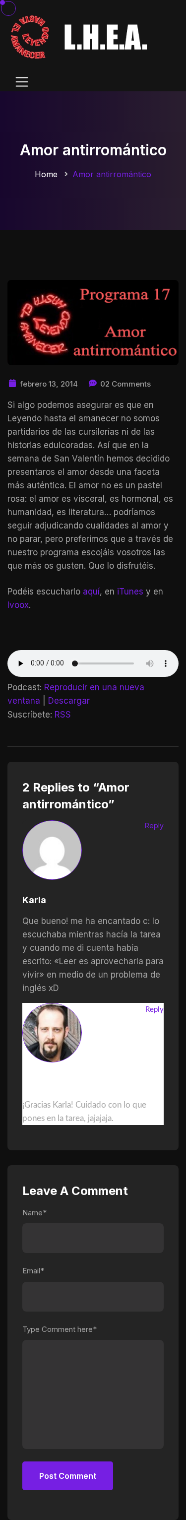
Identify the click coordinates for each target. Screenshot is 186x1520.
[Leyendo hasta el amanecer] (80, 36)
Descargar (69, 701)
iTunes (130, 591)
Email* (33, 1270)
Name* (34, 1212)
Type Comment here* (59, 1329)
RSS (63, 715)
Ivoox (18, 605)
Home (46, 174)
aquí (91, 591)
